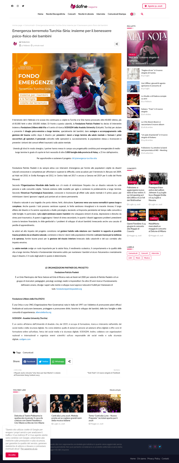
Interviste (100, 14)
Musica (147, 258)
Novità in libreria (86, 14)
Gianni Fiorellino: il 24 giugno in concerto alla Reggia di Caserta (136, 228)
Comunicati (29, 25)
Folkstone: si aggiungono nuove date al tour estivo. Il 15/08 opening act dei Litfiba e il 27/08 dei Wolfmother (136, 193)
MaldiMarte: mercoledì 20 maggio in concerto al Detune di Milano (157, 228)
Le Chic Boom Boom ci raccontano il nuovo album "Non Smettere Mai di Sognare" (152, 126)
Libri (130, 258)
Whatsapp (59, 361)
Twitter (45, 361)
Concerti (72, 14)
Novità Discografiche (55, 14)
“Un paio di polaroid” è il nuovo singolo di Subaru (154, 136)
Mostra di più (115, 390)
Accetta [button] (12, 455)
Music (138, 258)
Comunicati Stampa (117, 14)
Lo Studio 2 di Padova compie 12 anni (153, 97)
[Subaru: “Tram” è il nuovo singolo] (133, 112)
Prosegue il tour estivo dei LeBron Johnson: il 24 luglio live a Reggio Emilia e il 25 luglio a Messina (157, 193)
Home (40, 14)
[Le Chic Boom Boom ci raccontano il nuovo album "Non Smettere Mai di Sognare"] (133, 125)
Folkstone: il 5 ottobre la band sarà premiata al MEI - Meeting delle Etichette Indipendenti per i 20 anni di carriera (154, 152)
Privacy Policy (153, 459)
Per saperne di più (29, 449)
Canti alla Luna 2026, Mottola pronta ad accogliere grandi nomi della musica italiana (66, 418)
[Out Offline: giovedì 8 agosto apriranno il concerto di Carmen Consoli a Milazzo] (133, 86)
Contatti (165, 459)
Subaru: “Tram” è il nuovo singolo (152, 110)
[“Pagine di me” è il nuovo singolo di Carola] (133, 73)
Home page (17, 25)
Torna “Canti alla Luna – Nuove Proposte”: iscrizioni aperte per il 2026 (103, 418)
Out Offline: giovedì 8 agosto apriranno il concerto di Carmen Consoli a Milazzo (153, 85)
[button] (142, 14)
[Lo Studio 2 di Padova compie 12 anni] (133, 99)
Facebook (31, 361)
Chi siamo (141, 459)
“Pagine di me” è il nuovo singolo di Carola (151, 71)
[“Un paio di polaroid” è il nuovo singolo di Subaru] (133, 138)
